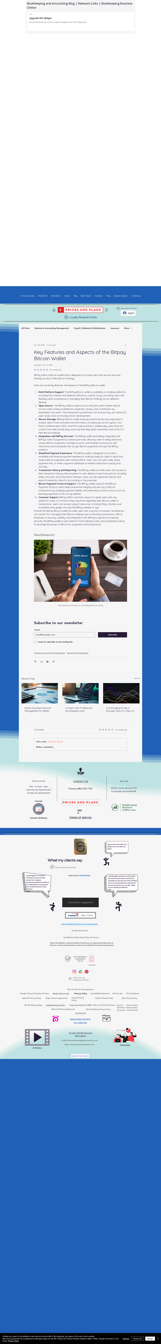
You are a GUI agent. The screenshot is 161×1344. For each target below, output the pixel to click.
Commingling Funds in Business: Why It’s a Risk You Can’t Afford (120, 709)
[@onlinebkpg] (86, 971)
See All (137, 678)
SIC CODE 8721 (80, 1023)
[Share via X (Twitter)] (41, 661)
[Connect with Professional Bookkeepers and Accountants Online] (80, 693)
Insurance (114, 328)
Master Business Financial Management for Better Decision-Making (38, 709)
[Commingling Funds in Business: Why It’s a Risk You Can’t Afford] (121, 693)
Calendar (38, 801)
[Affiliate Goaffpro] (107, 1018)
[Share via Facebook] (35, 661)
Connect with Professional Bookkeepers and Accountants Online (78, 709)
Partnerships (125, 1045)
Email (37, 630)
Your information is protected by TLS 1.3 (80, 959)
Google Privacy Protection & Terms (34, 993)
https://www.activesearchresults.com (79, 1044)
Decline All (137, 1338)
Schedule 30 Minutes (38, 818)
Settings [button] (126, 1338)
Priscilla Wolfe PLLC (80, 930)
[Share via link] (53, 661)
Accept (150, 1338)
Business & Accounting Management (52, 328)
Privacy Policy (132, 1005)
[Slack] (80, 971)
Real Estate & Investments (77, 653)
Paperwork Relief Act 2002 (81, 1005)
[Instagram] (74, 971)
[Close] (157, 1338)
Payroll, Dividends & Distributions (89, 328)
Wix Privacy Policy (129, 998)
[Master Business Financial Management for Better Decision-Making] (40, 693)
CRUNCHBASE (84, 875)
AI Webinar (37, 1048)
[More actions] (125, 345)
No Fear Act (118, 993)
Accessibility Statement (99, 993)
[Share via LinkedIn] (47, 661)
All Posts (25, 328)
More (126, 328)
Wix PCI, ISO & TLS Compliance (80, 989)
